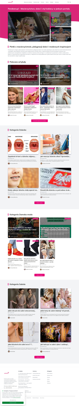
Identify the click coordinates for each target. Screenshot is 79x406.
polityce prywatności (16, 397)
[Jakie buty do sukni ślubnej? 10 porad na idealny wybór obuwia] (55, 298)
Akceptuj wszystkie (13, 402)
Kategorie (49, 371)
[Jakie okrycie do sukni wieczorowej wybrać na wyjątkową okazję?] (23, 298)
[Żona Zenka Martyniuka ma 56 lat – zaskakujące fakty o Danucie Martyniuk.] (47, 95)
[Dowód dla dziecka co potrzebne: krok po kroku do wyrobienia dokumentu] (55, 178)
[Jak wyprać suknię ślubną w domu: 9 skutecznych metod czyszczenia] (63, 95)
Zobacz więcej (39, 202)
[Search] (68, 2)
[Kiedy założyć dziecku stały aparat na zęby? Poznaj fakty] (23, 178)
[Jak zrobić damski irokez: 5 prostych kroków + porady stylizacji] (47, 249)
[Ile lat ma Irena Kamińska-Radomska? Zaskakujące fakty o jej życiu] (15, 95)
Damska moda (36, 2)
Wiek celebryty (49, 373)
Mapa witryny (42, 397)
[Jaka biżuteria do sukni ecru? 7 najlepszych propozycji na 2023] (23, 332)
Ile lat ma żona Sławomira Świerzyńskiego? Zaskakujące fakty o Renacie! (24, 387)
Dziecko (42, 2)
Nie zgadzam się (13, 400)
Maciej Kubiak (45, 236)
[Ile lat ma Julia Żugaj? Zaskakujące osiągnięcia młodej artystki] (31, 95)
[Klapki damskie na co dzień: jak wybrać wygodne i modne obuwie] (15, 248)
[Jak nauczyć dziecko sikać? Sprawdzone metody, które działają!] (55, 144)
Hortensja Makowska (14, 83)
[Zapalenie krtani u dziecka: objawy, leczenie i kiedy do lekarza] (23, 144)
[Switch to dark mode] (70, 2)
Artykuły (20, 371)
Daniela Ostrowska (46, 83)
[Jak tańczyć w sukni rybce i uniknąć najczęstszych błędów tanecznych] (55, 332)
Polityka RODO (28, 397)
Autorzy (35, 371)
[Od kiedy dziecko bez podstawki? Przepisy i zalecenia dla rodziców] (29, 26)
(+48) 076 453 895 (8, 387)
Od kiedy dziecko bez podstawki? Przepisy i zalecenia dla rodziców (28, 36)
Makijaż (51, 2)
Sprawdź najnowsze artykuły (39, 120)
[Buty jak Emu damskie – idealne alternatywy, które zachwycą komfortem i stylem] (31, 248)
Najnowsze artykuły (28, 2)
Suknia (47, 2)
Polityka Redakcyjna (35, 397)
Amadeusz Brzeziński (46, 163)
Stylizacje (57, 2)
